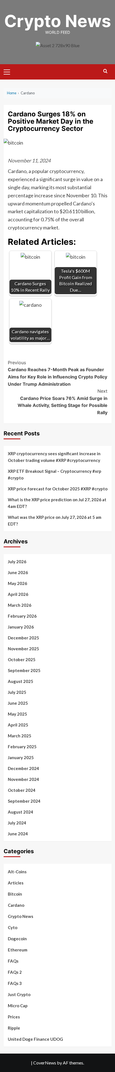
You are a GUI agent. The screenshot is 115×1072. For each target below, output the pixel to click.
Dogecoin (17, 938)
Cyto (12, 927)
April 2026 (18, 594)
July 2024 (17, 822)
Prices (14, 1016)
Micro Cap (18, 1005)
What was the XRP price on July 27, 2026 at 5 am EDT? (54, 520)
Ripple (14, 1027)
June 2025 (18, 703)
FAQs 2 (15, 972)
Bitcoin (15, 893)
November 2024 (23, 779)
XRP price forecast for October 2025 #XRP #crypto (57, 488)
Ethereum (17, 949)
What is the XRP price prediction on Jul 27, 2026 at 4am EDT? (57, 503)
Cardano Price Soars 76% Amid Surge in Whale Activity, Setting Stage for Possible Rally (62, 401)
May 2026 (17, 583)
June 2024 (18, 833)
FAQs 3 (15, 983)
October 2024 (21, 790)
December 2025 (23, 637)
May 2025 (17, 713)
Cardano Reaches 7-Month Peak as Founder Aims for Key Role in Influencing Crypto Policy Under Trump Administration (57, 373)
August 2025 (20, 681)
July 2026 (17, 561)
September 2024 (24, 801)
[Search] (105, 71)
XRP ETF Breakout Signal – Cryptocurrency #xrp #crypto (54, 474)
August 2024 (20, 811)
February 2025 (22, 746)
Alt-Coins (17, 871)
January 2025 (21, 757)
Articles (15, 882)
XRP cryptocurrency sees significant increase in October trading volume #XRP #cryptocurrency (54, 457)
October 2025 (21, 659)
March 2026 (19, 605)
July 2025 (17, 692)
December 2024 (23, 768)
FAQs (13, 960)
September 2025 (24, 670)
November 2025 (23, 648)
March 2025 (19, 735)
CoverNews (44, 1062)
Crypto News (57, 21)
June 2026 (18, 572)
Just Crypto (19, 994)
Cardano (16, 905)
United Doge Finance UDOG (35, 1039)
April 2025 (18, 724)
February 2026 (22, 615)
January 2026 (21, 626)
